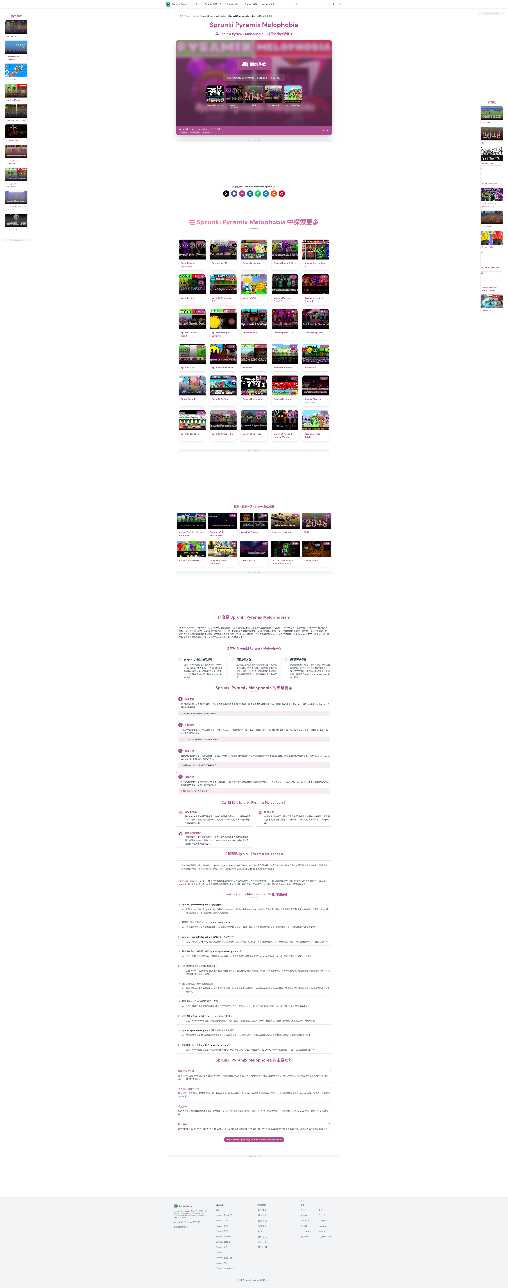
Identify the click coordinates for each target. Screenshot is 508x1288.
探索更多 (262, 1226)
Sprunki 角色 (222, 1247)
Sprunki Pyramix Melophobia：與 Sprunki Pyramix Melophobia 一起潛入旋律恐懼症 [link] (236, 16)
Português (306, 1231)
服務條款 (262, 1220)
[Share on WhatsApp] (258, 193)
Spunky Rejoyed (223, 1236)
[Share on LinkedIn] (250, 193)
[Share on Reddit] (274, 193)
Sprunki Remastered (225, 1268)
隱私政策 (262, 1215)
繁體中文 (305, 1215)
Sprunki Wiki (221, 1263)
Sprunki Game (192, 16)
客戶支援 (262, 1210)
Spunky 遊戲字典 (224, 1257)
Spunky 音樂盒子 (213, 4)
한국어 (304, 1226)
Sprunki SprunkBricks (188, 880)
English (304, 1210)
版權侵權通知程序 (181, 1227)
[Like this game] (324, 130)
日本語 (322, 1215)
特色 (260, 1231)
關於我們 (262, 1247)
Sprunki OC (221, 1252)
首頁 (197, 4)
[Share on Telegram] (266, 193)
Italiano (322, 1231)
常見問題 (262, 1241)
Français (323, 1220)
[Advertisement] (16, 281)
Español (322, 1226)
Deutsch (305, 1220)
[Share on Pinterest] (282, 193)
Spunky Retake (223, 1241)
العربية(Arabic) (325, 1236)
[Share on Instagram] (242, 193)
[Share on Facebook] (234, 193)
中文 (321, 1210)
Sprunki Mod (233, 4)
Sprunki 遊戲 (251, 4)
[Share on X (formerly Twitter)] (226, 193)
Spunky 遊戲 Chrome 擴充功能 (187, 1222)
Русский (305, 1236)
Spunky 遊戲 (268, 4)
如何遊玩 (262, 1236)
